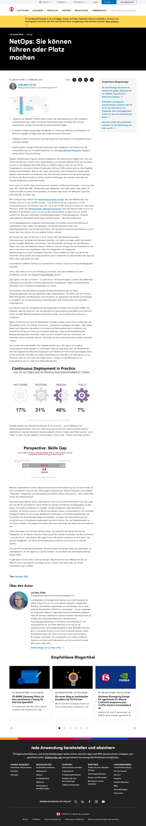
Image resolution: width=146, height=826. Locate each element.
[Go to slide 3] (70, 728)
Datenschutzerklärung (52, 819)
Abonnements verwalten (72, 767)
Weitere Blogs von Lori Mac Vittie (46, 648)
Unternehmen (16, 34)
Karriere (117, 775)
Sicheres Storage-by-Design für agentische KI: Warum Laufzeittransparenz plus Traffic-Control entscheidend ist (114, 702)
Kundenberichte (42, 778)
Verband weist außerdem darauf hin (44, 209)
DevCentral (78, 505)
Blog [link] (29, 34)
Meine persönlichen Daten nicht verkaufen (103, 819)
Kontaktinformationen (123, 767)
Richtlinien (36, 819)
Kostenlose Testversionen (20, 767)
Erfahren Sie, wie (53, 757)
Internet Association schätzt (51, 199)
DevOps (19, 576)
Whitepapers (41, 771)
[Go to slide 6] (87, 728)
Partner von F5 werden (97, 777)
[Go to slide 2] (65, 728)
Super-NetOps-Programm (69, 150)
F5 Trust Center (120, 771)
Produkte (14, 771)
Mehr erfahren (112, 22)
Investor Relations (121, 782)
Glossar (39, 775)
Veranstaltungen (120, 789)
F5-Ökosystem (63, 692)
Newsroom (118, 793)
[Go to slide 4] (76, 728)
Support (96, 2)
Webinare (40, 782)
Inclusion (117, 778)
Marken (25, 819)
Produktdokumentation (45, 767)
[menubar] (73, 2)
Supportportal (67, 771)
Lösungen (14, 775)
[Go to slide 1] (59, 728)
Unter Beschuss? (127, 2)
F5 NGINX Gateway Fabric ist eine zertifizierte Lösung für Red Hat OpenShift (28, 699)
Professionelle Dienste (71, 775)
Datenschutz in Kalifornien (74, 819)
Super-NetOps (46, 275)
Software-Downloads (70, 785)
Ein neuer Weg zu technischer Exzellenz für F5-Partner (71, 698)
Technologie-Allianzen (97, 774)
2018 (25, 576)
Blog (115, 786)
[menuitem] (45, 2)
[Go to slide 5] (81, 728)
